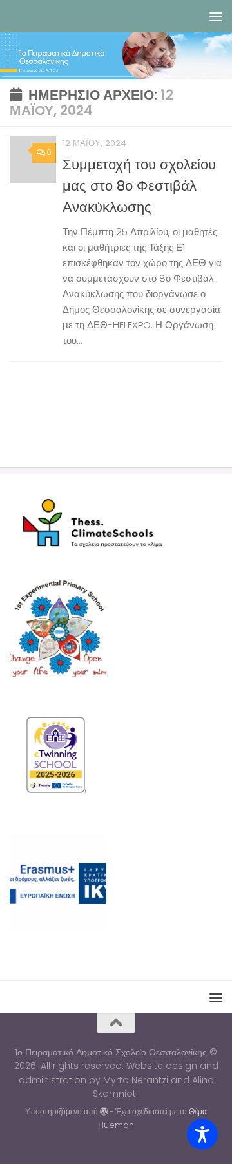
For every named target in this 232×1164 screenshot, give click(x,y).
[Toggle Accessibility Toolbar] (202, 1134)
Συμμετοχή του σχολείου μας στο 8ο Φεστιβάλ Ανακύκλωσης (139, 185)
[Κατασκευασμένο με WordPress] (104, 1112)
